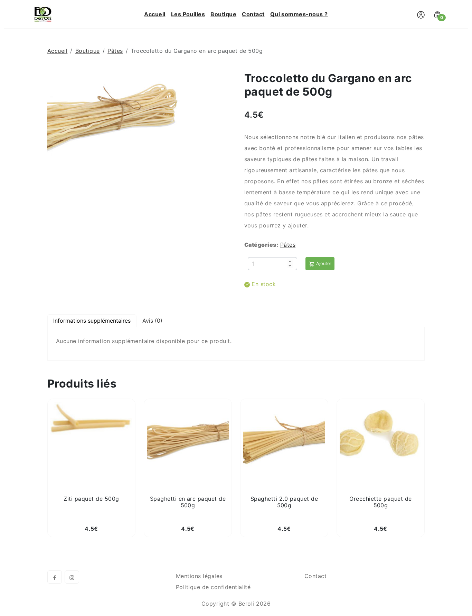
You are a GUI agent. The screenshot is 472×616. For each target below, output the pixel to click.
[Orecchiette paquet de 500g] (381, 437)
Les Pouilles (188, 14)
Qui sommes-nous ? (299, 14)
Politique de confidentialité (213, 587)
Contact (253, 14)
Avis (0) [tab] (152, 320)
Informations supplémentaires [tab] (92, 320)
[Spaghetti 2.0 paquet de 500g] (284, 437)
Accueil (154, 14)
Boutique (223, 14)
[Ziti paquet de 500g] (91, 421)
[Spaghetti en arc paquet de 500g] (188, 437)
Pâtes (115, 50)
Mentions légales (199, 576)
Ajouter (323, 263)
